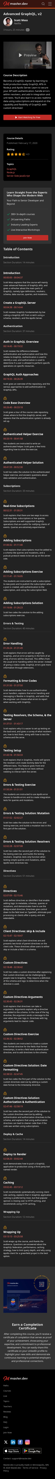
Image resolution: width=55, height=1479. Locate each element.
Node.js (11, 172)
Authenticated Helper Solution (23, 462)
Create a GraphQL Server (19, 302)
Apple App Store (11, 1451)
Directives (10, 891)
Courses (7, 1390)
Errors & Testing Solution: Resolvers (26, 841)
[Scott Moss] (7, 21)
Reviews (7, 1411)
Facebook (20, 1442)
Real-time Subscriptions (18, 506)
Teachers (7, 1406)
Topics (6, 1401)
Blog (5, 1417)
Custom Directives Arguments (23, 997)
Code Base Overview (16, 402)
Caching (8, 1182)
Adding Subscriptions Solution (23, 603)
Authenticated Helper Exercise (23, 434)
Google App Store (32, 1451)
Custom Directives (15, 962)
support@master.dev (21, 1458)
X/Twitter (5, 1442)
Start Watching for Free (29, 117)
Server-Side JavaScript (18, 175)
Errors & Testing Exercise (19, 784)
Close (50, 4)
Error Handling (13, 643)
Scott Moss (21, 20)
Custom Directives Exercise (21, 1034)
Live (5, 1396)
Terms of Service (30, 1467)
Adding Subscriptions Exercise (23, 571)
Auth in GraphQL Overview (21, 341)
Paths (6, 1385)
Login (6, 1427)
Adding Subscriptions (17, 540)
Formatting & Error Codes (20, 680)
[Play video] (27, 55)
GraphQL (11, 169)
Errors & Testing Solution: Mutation (26, 813)
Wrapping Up (12, 1232)
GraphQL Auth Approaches (20, 374)
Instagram (27, 1442)
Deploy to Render (14, 1154)
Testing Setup (12, 750)
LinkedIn (13, 1442)
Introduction (11, 273)
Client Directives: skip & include (24, 931)
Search (43, 4)
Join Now (27, 237)
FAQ (5, 1422)
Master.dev (15, 4)
